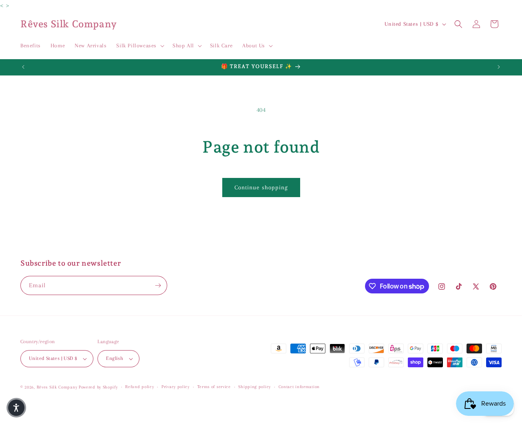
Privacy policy (175, 386)
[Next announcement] (499, 67)
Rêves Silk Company (57, 387)
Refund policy (139, 386)
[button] (139, 45)
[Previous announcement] (23, 67)
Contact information (299, 386)
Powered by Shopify (98, 387)
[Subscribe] (158, 285)
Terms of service (214, 386)
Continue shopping (261, 187)
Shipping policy (254, 386)
